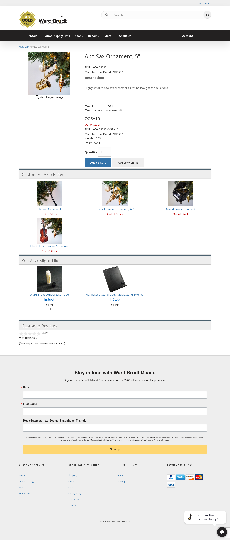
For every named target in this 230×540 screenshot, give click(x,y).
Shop (78, 36)
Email (26, 387)
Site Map (122, 481)
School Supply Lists (57, 36)
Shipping (72, 475)
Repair (93, 36)
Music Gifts (24, 46)
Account (203, 3)
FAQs (70, 487)
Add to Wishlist (128, 162)
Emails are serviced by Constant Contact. (152, 439)
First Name (30, 404)
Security (72, 505)
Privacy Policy (74, 493)
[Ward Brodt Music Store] (52, 19)
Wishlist (22, 487)
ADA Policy (73, 499)
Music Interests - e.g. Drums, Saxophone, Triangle (54, 420)
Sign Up (115, 449)
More (108, 36)
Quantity (91, 152)
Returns (72, 481)
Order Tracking (26, 481)
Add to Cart (98, 162)
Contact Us (24, 475)
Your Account (25, 493)
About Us (125, 36)
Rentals (32, 36)
